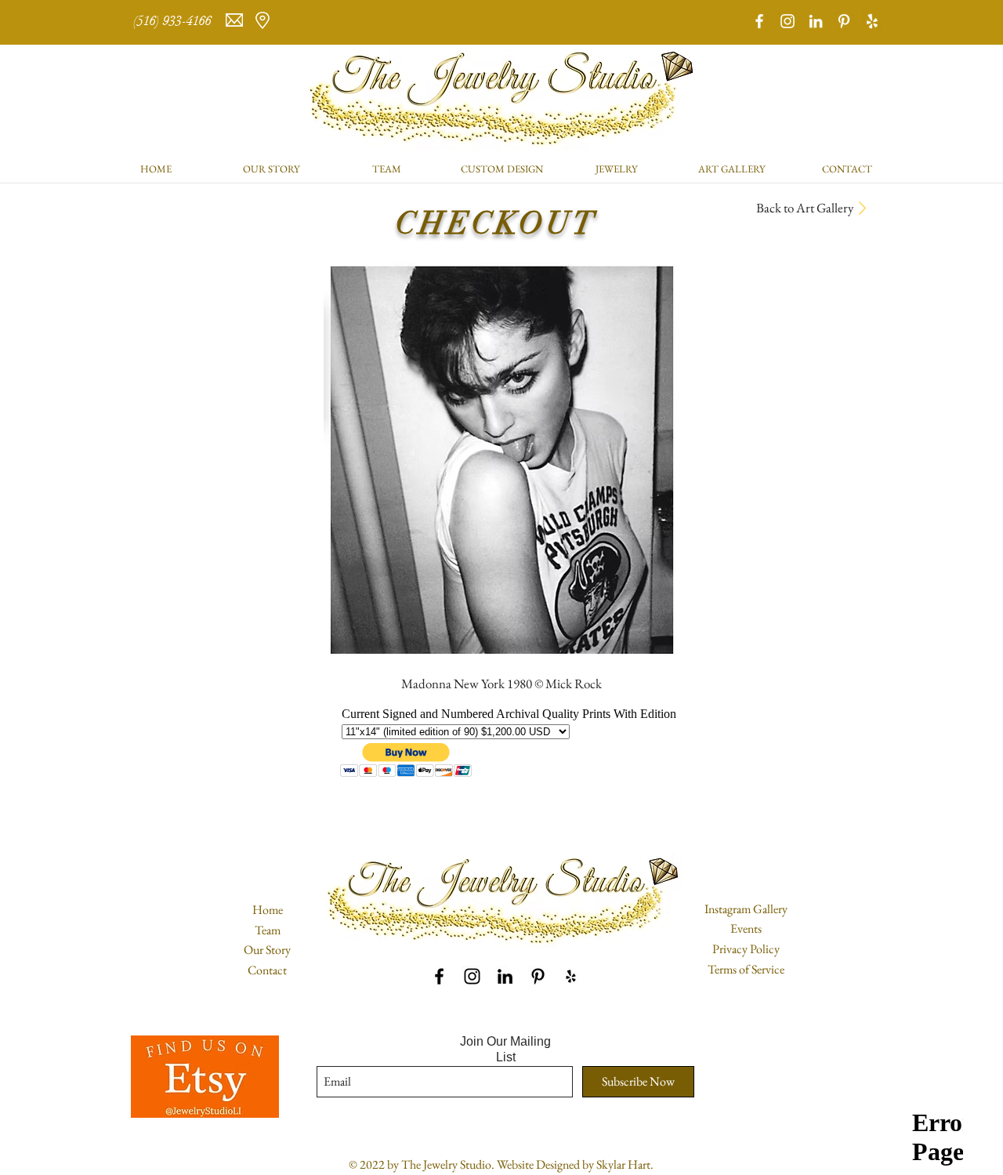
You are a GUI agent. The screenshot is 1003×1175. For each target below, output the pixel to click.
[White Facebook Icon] (759, 21)
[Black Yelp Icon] (570, 976)
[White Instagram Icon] (787, 21)
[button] (617, 168)
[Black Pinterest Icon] (538, 976)
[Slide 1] (501, 5)
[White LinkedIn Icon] (815, 21)
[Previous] (88, 22)
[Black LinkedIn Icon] (505, 976)
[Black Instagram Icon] (472, 976)
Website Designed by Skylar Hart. (575, 1164)
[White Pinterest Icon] (844, 21)
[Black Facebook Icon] (439, 976)
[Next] (915, 22)
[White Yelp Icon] (872, 21)
